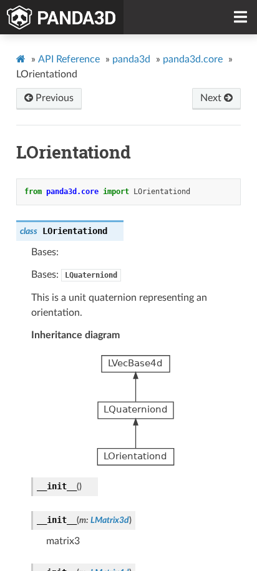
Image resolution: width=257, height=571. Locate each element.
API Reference (69, 59)
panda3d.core (193, 59)
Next (212, 98)
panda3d (131, 59)
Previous (53, 98)
